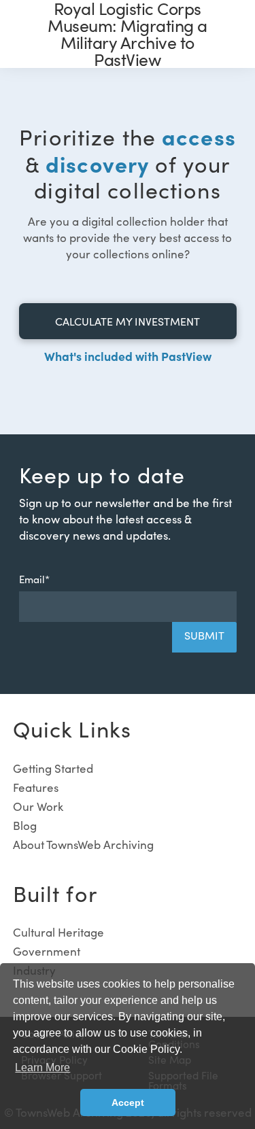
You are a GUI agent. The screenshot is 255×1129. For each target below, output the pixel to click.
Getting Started (53, 768)
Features (35, 787)
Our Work (38, 806)
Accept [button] (128, 1102)
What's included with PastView (127, 355)
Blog (25, 825)
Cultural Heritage (58, 932)
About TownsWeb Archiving (83, 844)
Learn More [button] (42, 1067)
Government (46, 951)
